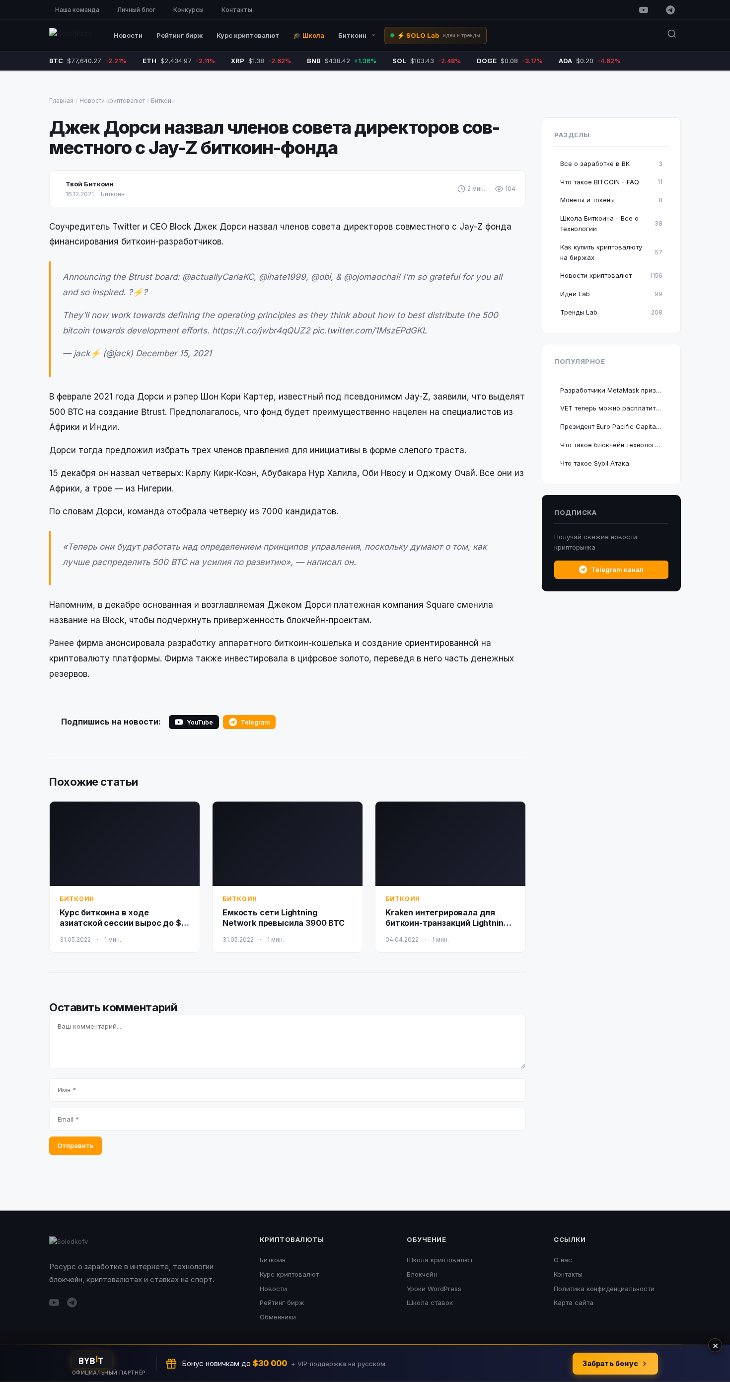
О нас (563, 1260)
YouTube (200, 722)
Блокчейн (422, 1274)
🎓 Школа (308, 35)
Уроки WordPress (434, 1289)
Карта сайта (573, 1302)
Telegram (255, 722)
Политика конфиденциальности (604, 1289)
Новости (128, 35)
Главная (61, 100)
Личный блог (136, 9)
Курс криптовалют (248, 35)
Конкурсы (188, 9)
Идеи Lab (611, 294)
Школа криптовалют (440, 1260)
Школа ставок (430, 1302)
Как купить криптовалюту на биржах (611, 252)
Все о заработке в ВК (611, 163)
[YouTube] (643, 9)
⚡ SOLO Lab (438, 35)
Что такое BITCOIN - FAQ (611, 182)
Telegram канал (617, 569)
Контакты (236, 9)
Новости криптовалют (112, 100)
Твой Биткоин (89, 184)
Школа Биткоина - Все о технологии (611, 223)
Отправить (75, 1145)
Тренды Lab (611, 312)
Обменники (278, 1317)
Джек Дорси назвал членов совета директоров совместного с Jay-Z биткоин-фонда (274, 137)
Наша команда (77, 9)
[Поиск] (672, 35)
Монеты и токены (611, 200)
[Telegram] (670, 9)
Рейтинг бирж (179, 35)
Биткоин (352, 35)
